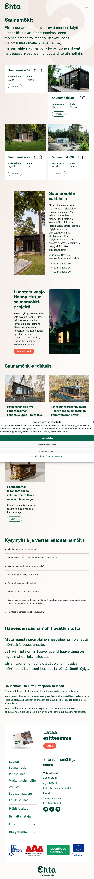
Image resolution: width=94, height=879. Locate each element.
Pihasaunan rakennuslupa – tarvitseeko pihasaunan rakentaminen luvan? (68, 410)
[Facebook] (57, 809)
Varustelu (15, 787)
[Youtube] (45, 809)
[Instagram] (51, 809)
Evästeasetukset (52, 803)
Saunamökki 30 (63, 98)
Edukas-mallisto (20, 794)
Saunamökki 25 (19, 157)
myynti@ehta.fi (51, 783)
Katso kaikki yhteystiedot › (58, 788)
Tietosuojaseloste (54, 456)
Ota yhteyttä (18, 832)
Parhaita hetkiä (20, 816)
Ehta (12, 824)
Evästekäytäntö (37, 456)
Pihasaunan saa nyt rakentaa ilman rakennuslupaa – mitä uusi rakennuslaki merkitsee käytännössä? (24, 415)
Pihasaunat (17, 774)
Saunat (14, 762)
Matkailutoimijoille (22, 781)
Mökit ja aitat (18, 809)
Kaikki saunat (18, 800)
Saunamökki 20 (63, 157)
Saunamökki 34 (19, 70)
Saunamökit (17, 768)
